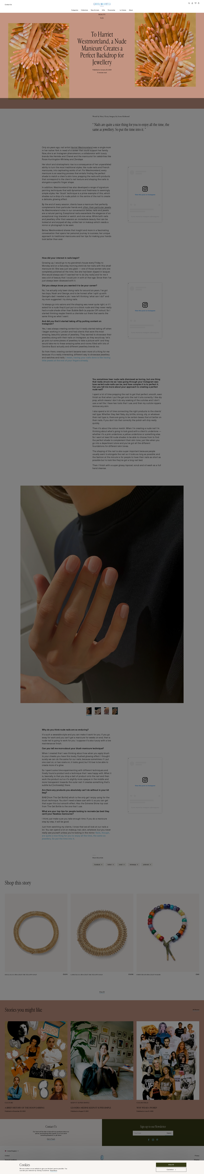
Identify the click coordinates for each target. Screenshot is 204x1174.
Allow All (171, 1165)
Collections (84, 10)
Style (102, 18)
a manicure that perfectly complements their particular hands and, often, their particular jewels (76, 206)
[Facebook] (149, 1139)
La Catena (123, 10)
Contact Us (8, 5)
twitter (110, 864)
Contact (7, 1156)
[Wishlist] (195, 3)
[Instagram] (153, 1139)
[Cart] (198, 3)
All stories (196, 1010)
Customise (170, 1169)
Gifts (103, 10)
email (121, 864)
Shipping (196, 1160)
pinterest (146, 864)
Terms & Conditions (11, 1160)
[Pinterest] (157, 1139)
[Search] (189, 3)
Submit (169, 1133)
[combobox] (12, 1151)
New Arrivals (95, 10)
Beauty (101, 14)
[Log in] (192, 3)
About (131, 10)
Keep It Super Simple (80, 1103)
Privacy (197, 1156)
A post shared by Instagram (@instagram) (145, 216)
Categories (74, 10)
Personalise (111, 10)
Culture (9, 1103)
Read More (53, 1170)
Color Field (142, 1103)
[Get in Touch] (51, 1132)
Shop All (102, 992)
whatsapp (133, 864)
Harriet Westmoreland (82, 147)
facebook (97, 864)
